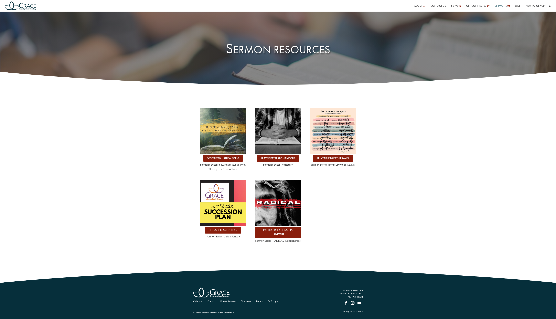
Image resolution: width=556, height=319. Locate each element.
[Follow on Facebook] (346, 303)
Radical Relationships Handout (278, 232)
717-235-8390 (355, 296)
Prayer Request (228, 301)
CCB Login (273, 301)
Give (518, 6)
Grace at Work (356, 311)
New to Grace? (536, 6)
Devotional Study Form (223, 158)
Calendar (197, 301)
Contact (211, 301)
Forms (259, 301)
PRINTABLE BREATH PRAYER (333, 158)
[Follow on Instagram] (353, 303)
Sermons (501, 6)
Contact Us (438, 6)
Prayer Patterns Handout (278, 158)
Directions (246, 301)
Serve (454, 6)
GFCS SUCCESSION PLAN (223, 230)
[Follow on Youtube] (359, 303)
